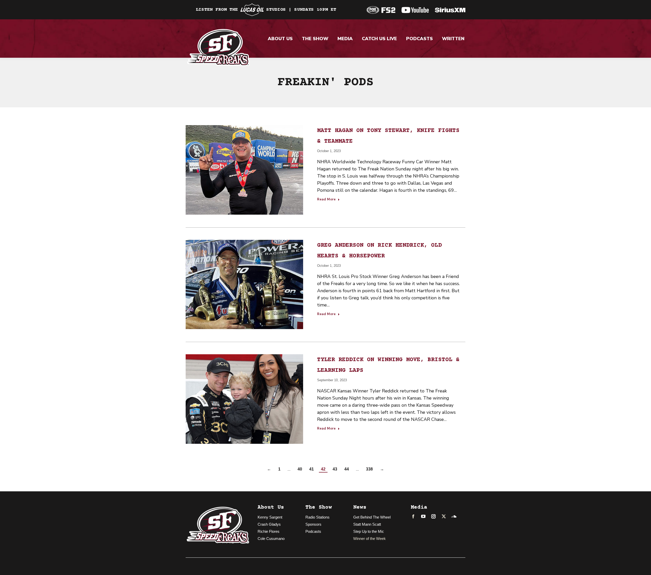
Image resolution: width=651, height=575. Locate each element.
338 (369, 469)
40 (300, 469)
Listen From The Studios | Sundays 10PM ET (266, 9)
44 (346, 469)
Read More (326, 200)
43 (335, 469)
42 (323, 469)
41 (311, 469)
